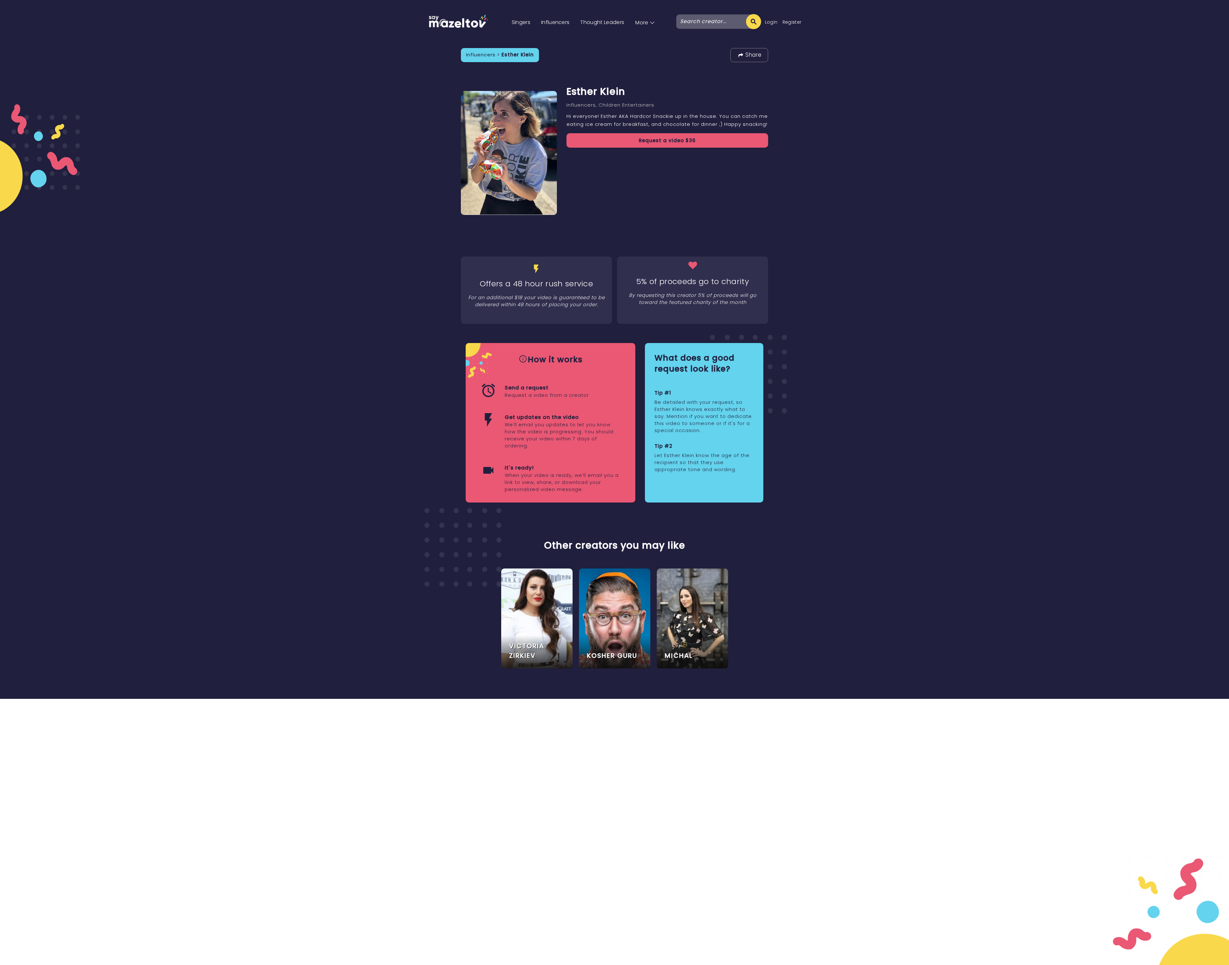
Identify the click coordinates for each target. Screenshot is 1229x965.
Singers (521, 22)
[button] (645, 15)
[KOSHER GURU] (614, 618)
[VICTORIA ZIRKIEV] (537, 618)
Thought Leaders (602, 22)
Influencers (555, 22)
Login (771, 22)
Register (792, 22)
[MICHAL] (692, 618)
